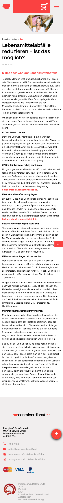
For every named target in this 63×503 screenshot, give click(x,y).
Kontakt (22, 489)
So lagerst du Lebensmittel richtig (19, 189)
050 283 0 (14, 444)
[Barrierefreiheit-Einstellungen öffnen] (56, 434)
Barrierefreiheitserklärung (31, 499)
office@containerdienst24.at (22, 449)
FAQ (20, 492)
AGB (20, 486)
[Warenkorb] (45, 8)
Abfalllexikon (24, 497)
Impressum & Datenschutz (31, 484)
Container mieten (9, 39)
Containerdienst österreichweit (33, 494)
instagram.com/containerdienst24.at (27, 459)
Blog (22, 39)
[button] (56, 6)
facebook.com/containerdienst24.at (26, 454)
